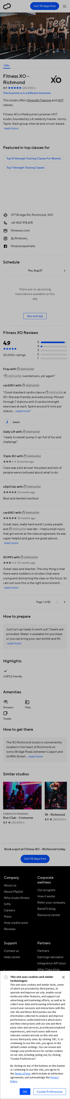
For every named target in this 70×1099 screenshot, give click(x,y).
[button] (63, 977)
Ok (25, 1092)
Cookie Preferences (50, 1092)
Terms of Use (22, 1073)
